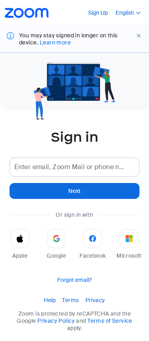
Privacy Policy (56, 320)
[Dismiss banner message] (138, 35)
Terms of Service (109, 320)
